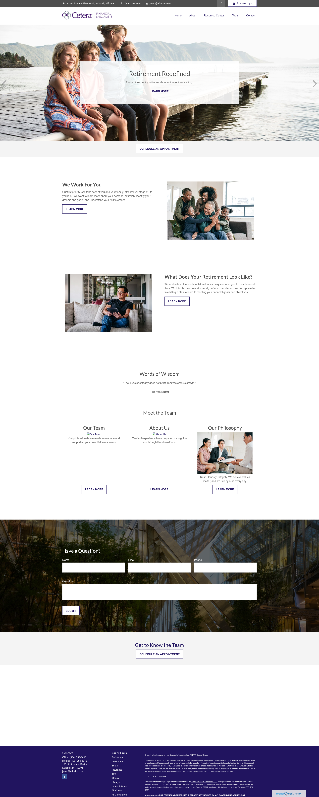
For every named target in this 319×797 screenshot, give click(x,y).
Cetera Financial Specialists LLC (204, 781)
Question (67, 581)
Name (65, 560)
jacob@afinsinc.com (160, 3)
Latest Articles (119, 786)
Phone (198, 560)
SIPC (180, 784)
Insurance (117, 769)
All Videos (117, 790)
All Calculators (119, 794)
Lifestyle (116, 782)
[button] (178, 15)
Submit (71, 611)
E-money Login (244, 3)
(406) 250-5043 (79, 760)
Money (115, 778)
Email (131, 560)
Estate (115, 765)
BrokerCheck (202, 754)
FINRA (175, 784)
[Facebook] (221, 3)
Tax (114, 773)
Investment (117, 761)
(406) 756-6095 (133, 3)
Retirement (117, 757)
